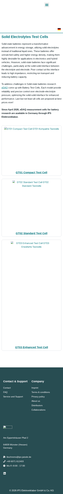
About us (35, 401)
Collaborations (38, 410)
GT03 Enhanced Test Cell (31, 347)
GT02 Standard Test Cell (31, 233)
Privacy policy (38, 396)
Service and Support (13, 396)
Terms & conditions (40, 392)
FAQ (5, 392)
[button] (46, 4)
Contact (7, 388)
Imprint (34, 388)
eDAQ (5, 87)
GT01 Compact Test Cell (31, 172)
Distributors (37, 405)
